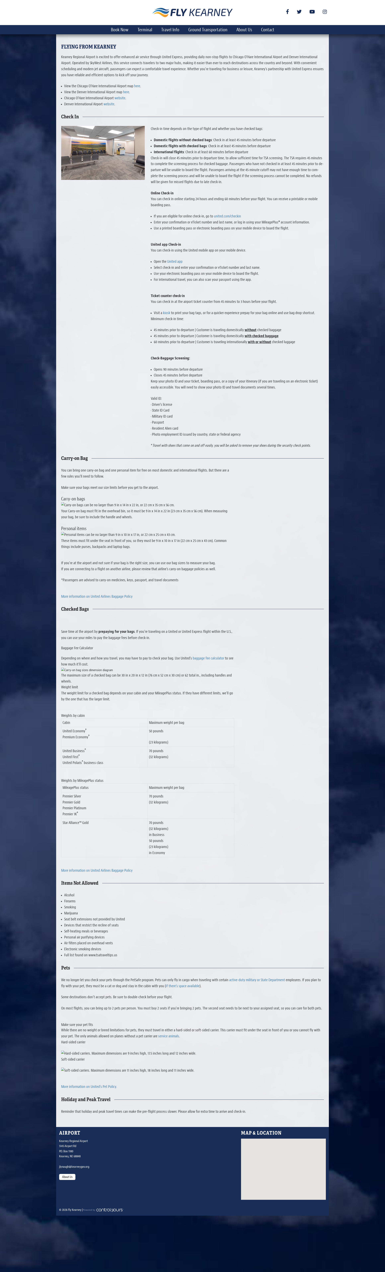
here (137, 86)
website (119, 98)
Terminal (145, 30)
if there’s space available (183, 986)
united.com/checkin (227, 216)
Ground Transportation (207, 30)
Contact (267, 30)
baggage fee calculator (208, 658)
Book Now (120, 30)
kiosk (166, 312)
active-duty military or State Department (257, 980)
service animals (168, 1036)
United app (174, 261)
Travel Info (170, 30)
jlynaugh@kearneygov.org (74, 1167)
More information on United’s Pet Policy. (89, 1086)
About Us (244, 30)
